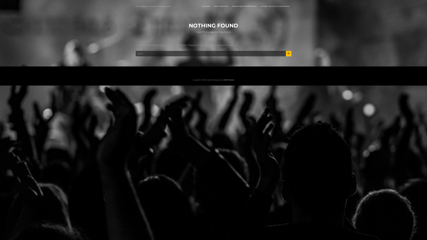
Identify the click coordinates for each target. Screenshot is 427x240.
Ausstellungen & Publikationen (244, 6)
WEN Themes (229, 80)
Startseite (206, 6)
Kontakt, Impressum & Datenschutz (275, 6)
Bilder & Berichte (221, 6)
